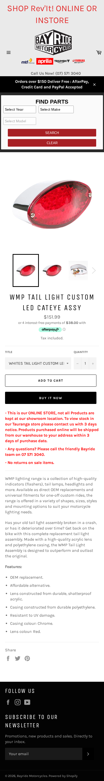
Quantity (81, 352)
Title (8, 352)
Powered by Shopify (63, 776)
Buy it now (50, 398)
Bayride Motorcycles (32, 776)
